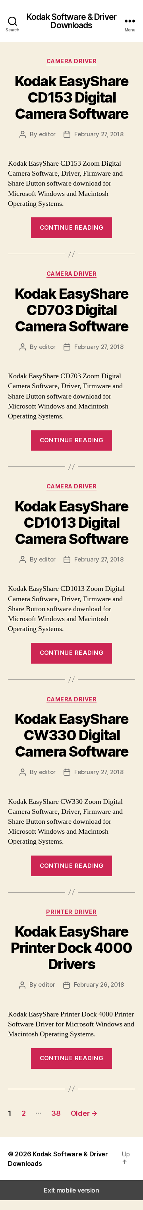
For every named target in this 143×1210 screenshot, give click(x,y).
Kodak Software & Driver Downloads (71, 21)
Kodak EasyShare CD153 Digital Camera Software (72, 97)
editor (47, 134)
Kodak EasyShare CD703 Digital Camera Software (72, 310)
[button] (128, 1158)
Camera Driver (71, 61)
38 (55, 1113)
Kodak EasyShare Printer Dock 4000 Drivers (71, 948)
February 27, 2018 (99, 134)
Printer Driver (71, 911)
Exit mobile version (71, 1190)
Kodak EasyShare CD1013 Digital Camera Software (72, 523)
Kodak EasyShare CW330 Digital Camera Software (72, 735)
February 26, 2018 (99, 984)
